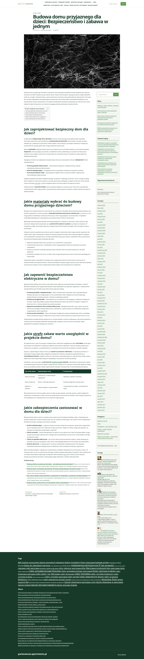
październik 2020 (102, 337)
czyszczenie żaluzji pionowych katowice (46, 562)
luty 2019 (100, 368)
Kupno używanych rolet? (25, 614)
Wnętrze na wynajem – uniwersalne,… (81, 2)
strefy (38, 333)
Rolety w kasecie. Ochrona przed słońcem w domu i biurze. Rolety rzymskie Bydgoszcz (42, 629)
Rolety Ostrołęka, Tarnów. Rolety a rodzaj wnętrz (32, 605)
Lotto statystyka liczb (55, 565)
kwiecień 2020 (101, 354)
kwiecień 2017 (101, 407)
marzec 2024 (101, 244)
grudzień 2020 (101, 331)
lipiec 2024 (100, 236)
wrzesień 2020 (101, 340)
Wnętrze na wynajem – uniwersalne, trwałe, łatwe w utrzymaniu (107, 437)
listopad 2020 (101, 334)
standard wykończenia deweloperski (80, 580)
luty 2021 (100, 326)
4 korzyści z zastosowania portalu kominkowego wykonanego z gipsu (39, 494)
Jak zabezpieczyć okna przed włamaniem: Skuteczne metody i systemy (38, 617)
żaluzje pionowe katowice (43, 585)
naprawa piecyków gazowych (119, 565)
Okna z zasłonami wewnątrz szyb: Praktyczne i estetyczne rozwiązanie (38, 619)
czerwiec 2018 (101, 385)
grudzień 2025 (101, 225)
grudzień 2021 (101, 298)
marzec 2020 (101, 357)
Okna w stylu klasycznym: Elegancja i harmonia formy (33, 633)
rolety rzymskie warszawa (56, 576)
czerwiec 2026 (101, 211)
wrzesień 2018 (101, 376)
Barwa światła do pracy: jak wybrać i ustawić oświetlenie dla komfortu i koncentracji (107, 461)
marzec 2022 (101, 289)
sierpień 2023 (101, 256)
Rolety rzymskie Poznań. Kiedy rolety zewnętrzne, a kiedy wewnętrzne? (38, 609)
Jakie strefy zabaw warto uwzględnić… (36, 117)
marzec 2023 (101, 270)
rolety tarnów (73, 576)
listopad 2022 (101, 278)
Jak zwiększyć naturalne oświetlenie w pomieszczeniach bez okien (107, 123)
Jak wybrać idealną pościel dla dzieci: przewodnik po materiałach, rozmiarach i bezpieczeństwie (57, 475)
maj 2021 (100, 317)
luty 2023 (100, 272)
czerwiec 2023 (101, 261)
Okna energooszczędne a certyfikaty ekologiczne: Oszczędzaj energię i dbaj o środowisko (43, 593)
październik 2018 (102, 374)
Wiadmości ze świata (64, 2)
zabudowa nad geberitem (57, 582)
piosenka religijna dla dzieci (49, 568)
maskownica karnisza (82, 565)
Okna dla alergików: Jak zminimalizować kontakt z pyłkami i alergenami (107, 476)
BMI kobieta (23, 562)
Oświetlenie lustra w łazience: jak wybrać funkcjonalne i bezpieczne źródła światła (107, 164)
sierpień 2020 (101, 343)
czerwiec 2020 (101, 348)
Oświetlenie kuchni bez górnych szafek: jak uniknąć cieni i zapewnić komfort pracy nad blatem (107, 532)
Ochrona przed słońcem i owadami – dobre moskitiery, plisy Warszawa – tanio (40, 602)
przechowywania (57, 362)
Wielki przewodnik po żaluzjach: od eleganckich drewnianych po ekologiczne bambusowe (107, 129)
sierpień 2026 (101, 205)
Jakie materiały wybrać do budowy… (36, 113)
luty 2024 (100, 247)
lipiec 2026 (100, 208)
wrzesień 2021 (101, 306)
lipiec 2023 (100, 258)
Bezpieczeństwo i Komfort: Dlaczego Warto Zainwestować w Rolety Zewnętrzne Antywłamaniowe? (46, 643)
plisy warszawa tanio (116, 568)
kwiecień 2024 (101, 242)
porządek (37, 183)
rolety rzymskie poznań (38, 577)
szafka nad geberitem (95, 580)
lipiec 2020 (100, 345)
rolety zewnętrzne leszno (35, 580)
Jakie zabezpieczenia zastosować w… (36, 119)
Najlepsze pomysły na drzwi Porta (69, 493)
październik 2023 (102, 250)
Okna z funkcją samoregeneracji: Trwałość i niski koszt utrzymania (37, 612)
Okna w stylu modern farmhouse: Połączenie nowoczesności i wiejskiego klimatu (107, 117)
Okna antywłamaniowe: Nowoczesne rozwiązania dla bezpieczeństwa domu (39, 600)
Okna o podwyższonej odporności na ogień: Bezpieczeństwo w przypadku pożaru (41, 626)
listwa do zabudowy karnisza (37, 565)
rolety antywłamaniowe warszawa (76, 571)
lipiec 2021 (100, 312)
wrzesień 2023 (101, 253)
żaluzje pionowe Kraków (66, 585)
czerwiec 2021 (101, 315)
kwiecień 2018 (101, 390)
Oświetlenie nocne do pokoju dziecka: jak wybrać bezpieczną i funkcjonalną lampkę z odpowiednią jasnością (107, 151)
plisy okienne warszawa (70, 568)
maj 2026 (100, 213)
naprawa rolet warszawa (28, 568)
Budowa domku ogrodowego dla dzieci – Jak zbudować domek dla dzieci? (50, 464)
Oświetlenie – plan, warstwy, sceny (53, 5)
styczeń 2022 (101, 295)
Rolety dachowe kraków (104, 571)
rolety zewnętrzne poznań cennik (57, 579)
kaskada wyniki (101, 562)
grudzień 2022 (101, 275)
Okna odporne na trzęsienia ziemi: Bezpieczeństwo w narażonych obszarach (39, 641)
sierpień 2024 (101, 233)
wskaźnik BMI (23, 582)
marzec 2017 (101, 410)
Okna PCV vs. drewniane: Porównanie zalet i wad (32, 636)
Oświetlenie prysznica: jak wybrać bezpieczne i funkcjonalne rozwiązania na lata (106, 158)
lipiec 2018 (100, 382)
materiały (41, 201)
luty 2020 (100, 359)
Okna (94, 2)
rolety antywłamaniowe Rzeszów (45, 571)
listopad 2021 (101, 301)
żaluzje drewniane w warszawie (109, 582)
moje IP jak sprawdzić (103, 565)
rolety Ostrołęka (82, 573)
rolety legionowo (67, 574)
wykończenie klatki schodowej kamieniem (40, 582)
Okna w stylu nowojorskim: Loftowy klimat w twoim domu (34, 631)
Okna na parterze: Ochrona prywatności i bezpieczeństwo (34, 595)
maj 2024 (100, 239)
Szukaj (123, 3)
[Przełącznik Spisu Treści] (46, 108)
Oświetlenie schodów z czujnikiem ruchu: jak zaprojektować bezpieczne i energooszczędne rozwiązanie (107, 144)
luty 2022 (100, 292)
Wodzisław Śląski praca (112, 579)
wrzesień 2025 (101, 230)
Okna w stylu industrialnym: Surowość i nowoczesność (33, 621)
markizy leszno (66, 566)
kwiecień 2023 (101, 267)
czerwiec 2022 (101, 281)
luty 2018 (100, 396)
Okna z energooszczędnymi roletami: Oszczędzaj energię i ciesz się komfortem (40, 607)
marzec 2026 (101, 219)
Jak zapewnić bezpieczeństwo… (34, 115)
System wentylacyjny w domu (26, 624)
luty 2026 (100, 222)
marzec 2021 (101, 323)
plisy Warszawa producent (93, 568)
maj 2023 (100, 264)
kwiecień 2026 (101, 216)
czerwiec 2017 (101, 404)
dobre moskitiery (72, 562)
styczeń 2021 (101, 329)
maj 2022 (100, 284)
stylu (65, 454)
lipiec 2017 (100, 402)
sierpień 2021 (101, 309)
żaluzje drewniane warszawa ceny (80, 582)
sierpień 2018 (101, 379)
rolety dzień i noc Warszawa (48, 574)
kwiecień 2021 (101, 320)
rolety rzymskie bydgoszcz (102, 574)
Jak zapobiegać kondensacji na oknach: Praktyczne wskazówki (35, 638)
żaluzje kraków (24, 585)
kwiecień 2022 (101, 286)
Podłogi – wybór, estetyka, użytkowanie (75, 5)
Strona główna (122, 654)
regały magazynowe (23, 571)
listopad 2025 (101, 228)
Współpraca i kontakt (51, 2)
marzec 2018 (101, 393)
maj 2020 (100, 351)
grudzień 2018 (101, 371)
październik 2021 (102, 303)
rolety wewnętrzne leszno (91, 576)
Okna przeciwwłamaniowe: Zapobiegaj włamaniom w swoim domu (37, 597)
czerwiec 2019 (101, 365)
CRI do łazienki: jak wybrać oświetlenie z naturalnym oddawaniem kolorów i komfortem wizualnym (107, 171)
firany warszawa (88, 562)
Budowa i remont (93, 5)
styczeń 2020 (101, 362)
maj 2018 (100, 387)
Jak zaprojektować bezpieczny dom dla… (37, 111)
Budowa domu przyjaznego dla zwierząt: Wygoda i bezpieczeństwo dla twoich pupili (53, 469)
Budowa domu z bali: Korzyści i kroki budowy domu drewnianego (48, 482)
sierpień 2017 (101, 399)
